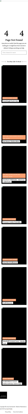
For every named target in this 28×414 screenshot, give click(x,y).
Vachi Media (9, 409)
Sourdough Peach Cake (10, 101)
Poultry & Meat (7, 219)
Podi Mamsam (7, 303)
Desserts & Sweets (8, 98)
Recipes (15, 98)
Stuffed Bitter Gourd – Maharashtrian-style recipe (12, 383)
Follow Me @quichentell (3, 396)
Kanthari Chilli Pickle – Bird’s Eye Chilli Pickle (14, 181)
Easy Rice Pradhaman (10, 262)
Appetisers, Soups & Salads (10, 136)
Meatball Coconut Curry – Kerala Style (14, 342)
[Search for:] (14, 53)
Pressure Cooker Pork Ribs (12, 222)
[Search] (24, 52)
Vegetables (10, 378)
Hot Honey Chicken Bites (11, 141)
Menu (1, 22)
